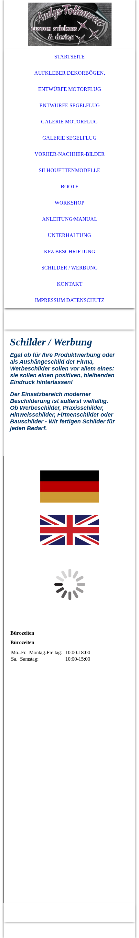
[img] (70, 24)
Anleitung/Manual (69, 219)
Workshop (69, 203)
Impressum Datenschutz (69, 300)
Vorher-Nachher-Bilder (70, 154)
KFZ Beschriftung (69, 251)
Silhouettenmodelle (69, 170)
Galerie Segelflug (69, 138)
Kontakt (69, 284)
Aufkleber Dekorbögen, (69, 73)
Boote (70, 186)
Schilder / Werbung (69, 267)
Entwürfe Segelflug (69, 105)
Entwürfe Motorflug (69, 89)
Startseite (69, 56)
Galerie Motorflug (69, 121)
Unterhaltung (69, 235)
